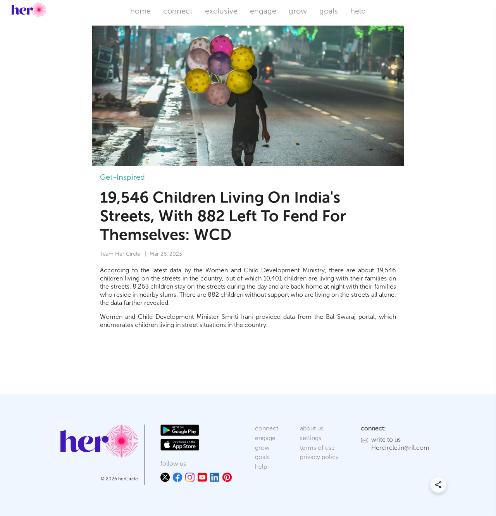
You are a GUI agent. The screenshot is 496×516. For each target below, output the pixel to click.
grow (298, 10)
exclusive (221, 10)
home (140, 10)
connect (178, 10)
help (358, 10)
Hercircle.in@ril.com (400, 447)
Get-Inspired (122, 177)
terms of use (317, 447)
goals (328, 10)
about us (312, 428)
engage (263, 10)
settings (310, 438)
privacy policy (319, 457)
